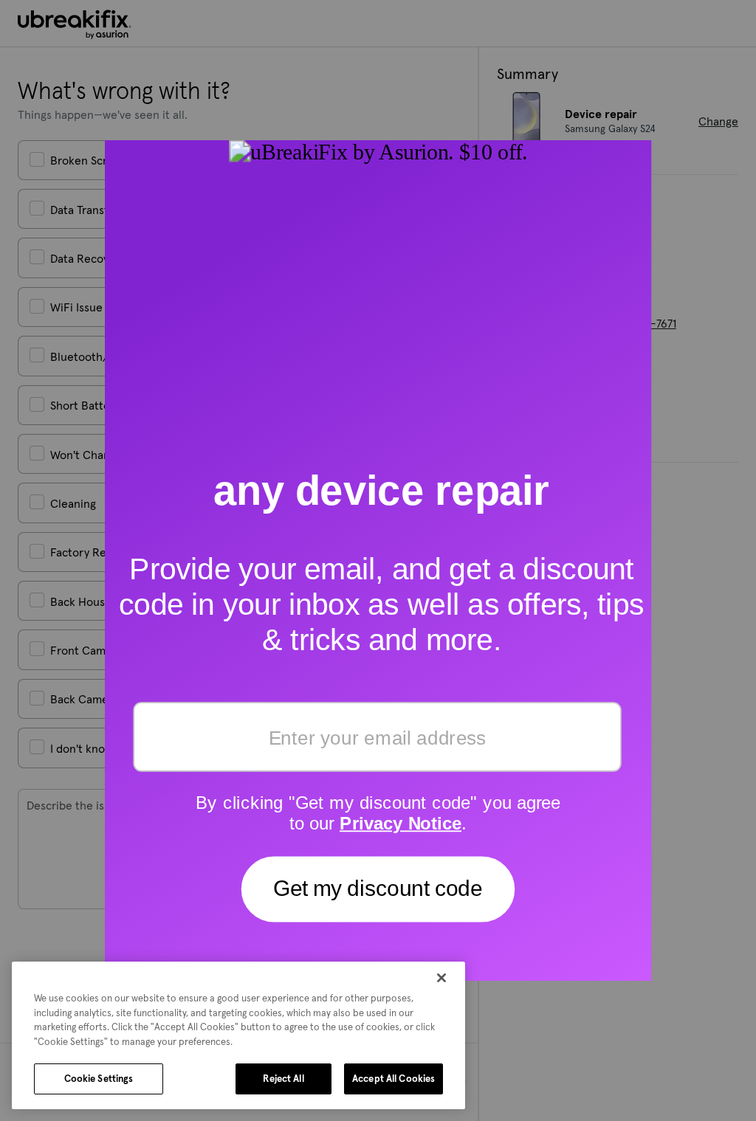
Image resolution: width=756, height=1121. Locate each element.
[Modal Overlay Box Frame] (378, 560)
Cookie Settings (99, 1078)
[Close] (441, 978)
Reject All (283, 1078)
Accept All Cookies (393, 1078)
